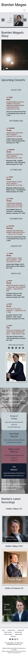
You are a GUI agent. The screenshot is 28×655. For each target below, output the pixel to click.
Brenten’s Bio (21, 630)
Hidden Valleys (18, 634)
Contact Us (13, 636)
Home (3, 630)
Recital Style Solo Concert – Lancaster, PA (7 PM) (16, 310)
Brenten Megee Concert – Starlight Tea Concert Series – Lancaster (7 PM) (16, 288)
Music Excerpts (8, 632)
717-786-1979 (18, 643)
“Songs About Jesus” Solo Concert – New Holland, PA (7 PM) (14, 260)
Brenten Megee (13, 5)
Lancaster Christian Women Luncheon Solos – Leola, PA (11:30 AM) (15, 232)
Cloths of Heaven (8, 634)
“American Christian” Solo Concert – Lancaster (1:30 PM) (14, 134)
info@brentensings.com (14, 644)
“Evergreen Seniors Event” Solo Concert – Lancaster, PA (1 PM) (15, 205)
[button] (24, 10)
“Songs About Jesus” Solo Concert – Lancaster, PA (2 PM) (14, 183)
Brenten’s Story (11, 630)
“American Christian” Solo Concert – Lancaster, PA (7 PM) (14, 156)
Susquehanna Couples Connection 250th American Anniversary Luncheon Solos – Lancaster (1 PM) (15, 105)
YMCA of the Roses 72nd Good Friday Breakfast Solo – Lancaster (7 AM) (15, 332)
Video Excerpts (18, 632)
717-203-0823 (9, 643)
